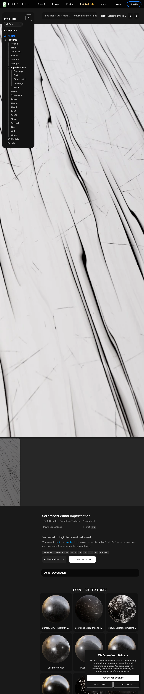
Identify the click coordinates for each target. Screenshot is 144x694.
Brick (13, 47)
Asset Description (55, 572)
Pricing (70, 4)
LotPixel (49, 15)
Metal (14, 91)
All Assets (9, 35)
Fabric (14, 55)
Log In (119, 4)
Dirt (16, 75)
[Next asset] (136, 16)
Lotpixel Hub (87, 4)
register (69, 542)
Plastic (14, 107)
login (58, 542)
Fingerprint (20, 79)
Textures (12, 39)
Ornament (16, 95)
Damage (18, 71)
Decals (11, 143)
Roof (13, 111)
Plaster (15, 103)
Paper (14, 99)
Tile (13, 127)
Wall (13, 131)
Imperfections (18, 67)
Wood (17, 87)
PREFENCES (126, 684)
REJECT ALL (99, 684)
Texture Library (80, 15)
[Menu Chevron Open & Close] (28, 17)
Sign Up (134, 4)
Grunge (15, 63)
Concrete (16, 51)
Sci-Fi (14, 115)
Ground (15, 59)
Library (55, 4)
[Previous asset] (130, 16)
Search (41, 4)
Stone (14, 119)
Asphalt (15, 43)
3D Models (13, 139)
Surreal (15, 123)
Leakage (18, 83)
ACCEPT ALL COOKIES (113, 678)
